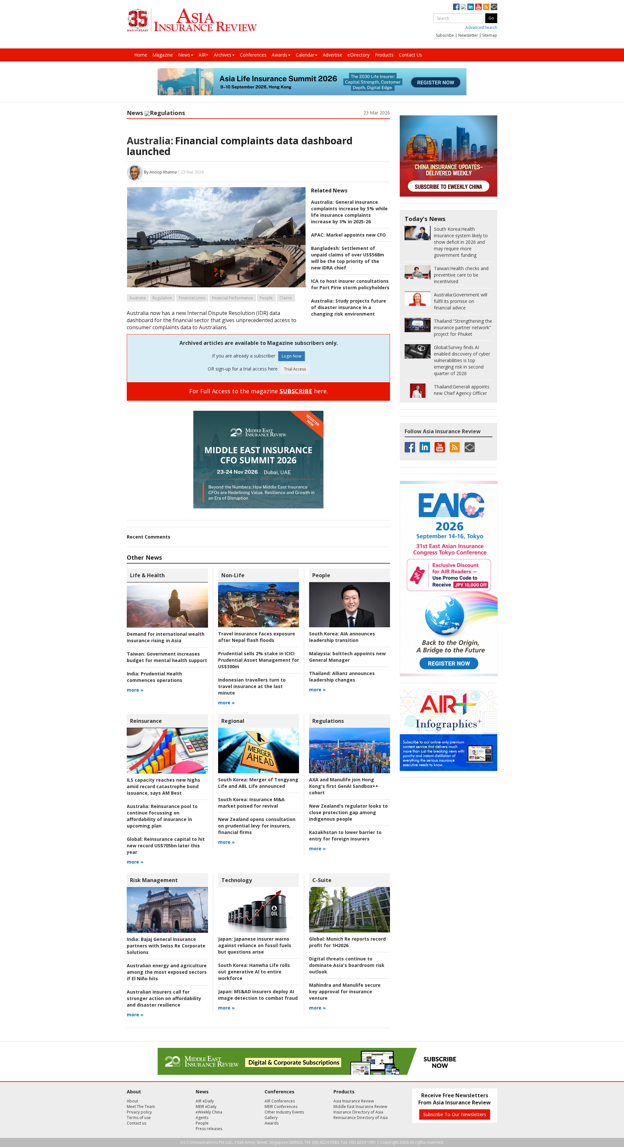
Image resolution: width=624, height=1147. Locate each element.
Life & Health (147, 575)
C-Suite (322, 880)
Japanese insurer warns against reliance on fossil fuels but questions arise (254, 945)
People (266, 298)
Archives (222, 55)
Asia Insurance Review (353, 1101)
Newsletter (468, 35)
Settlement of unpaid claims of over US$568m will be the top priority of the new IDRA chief (347, 258)
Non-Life (232, 575)
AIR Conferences (280, 1101)
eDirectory (358, 55)
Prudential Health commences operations (154, 677)
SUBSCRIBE (296, 391)
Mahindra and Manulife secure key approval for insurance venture (345, 991)
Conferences (253, 55)
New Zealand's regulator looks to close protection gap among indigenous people (348, 812)
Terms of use (139, 1117)
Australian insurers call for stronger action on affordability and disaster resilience (164, 998)
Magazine (162, 55)
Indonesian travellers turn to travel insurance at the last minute (252, 686)
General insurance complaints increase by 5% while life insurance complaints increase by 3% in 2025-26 (349, 212)
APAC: (318, 235)
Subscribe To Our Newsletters (454, 1114)
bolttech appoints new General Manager (347, 656)
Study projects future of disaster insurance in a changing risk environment (348, 307)
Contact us (136, 1123)
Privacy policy (139, 1112)
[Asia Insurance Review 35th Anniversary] (192, 20)
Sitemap (489, 35)
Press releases (209, 1128)
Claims (286, 298)
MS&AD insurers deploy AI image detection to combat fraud (258, 994)
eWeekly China (209, 1112)
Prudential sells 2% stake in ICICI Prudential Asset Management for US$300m (258, 660)
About (132, 1101)
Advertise (332, 55)
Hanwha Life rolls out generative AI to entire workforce (254, 971)
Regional (232, 720)
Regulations (167, 113)
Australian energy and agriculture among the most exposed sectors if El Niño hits (167, 972)
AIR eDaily (205, 1101)
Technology (236, 880)
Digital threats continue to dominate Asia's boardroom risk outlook (346, 965)
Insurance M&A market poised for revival (251, 802)
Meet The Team (141, 1106)
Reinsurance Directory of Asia (360, 1117)
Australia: (150, 140)
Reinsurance (146, 720)
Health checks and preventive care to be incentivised (461, 274)
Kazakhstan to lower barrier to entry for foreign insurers (345, 835)
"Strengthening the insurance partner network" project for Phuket (463, 327)
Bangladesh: (325, 248)
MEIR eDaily (206, 1106)
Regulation (162, 298)
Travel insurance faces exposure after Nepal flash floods (256, 637)
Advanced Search (481, 27)
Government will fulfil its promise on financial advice (460, 301)
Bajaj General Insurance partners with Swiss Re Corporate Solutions (166, 945)
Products (384, 55)
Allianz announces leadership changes (342, 676)
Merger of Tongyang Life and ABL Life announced (258, 782)
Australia (137, 298)
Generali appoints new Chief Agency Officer (461, 390)
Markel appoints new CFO (356, 235)
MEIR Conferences (281, 1106)
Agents (202, 1117)
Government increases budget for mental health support (167, 657)
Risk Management (154, 880)
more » (135, 690)
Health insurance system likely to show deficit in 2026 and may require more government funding (461, 242)
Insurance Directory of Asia (358, 1112)
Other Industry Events (284, 1112)
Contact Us (410, 55)
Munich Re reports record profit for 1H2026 (347, 942)
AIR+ (204, 55)
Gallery (271, 1117)
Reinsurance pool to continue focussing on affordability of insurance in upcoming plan (162, 816)
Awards (279, 55)
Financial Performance (232, 298)
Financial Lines (192, 298)
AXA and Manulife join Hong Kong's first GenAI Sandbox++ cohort (343, 786)
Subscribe (445, 35)
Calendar (305, 55)
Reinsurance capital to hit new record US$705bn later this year (166, 845)
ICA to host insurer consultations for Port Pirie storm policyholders (350, 284)
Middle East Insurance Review (360, 1106)
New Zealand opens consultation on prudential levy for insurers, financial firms (256, 825)
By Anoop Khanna (160, 172)
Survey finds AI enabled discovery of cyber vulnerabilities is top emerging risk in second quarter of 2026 (462, 360)
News (184, 55)
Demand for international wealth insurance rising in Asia (165, 637)
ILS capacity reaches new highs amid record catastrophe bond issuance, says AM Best (163, 786)
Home (140, 55)
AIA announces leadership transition (342, 637)
